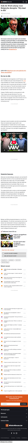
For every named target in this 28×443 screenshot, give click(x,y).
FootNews (18, 437)
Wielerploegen (5, 409)
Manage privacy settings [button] (6, 441)
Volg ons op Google (6, 13)
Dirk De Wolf (18, 260)
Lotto (24, 80)
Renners (3, 413)
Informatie (4, 417)
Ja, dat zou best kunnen (10, 253)
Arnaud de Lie (13, 49)
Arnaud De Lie (4, 260)
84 (21, 16)
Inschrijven (23, 404)
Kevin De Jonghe (6, 16)
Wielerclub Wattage (5, 262)
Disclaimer (13, 437)
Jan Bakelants (11, 260)
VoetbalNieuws (24, 437)
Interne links (5, 420)
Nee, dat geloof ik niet (10, 256)
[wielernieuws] (14, 425)
